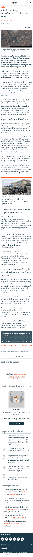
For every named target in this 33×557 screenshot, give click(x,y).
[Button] (28, 28)
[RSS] (14, 539)
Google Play (25, 492)
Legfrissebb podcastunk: (13, 386)
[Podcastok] (17, 555)
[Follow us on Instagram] (10, 539)
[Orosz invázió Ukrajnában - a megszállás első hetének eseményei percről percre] (16, 187)
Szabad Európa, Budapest (8, 20)
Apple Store (13, 494)
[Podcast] (18, 539)
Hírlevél (7, 555)
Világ (3, 7)
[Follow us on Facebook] (6, 539)
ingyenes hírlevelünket (11, 509)
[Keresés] (26, 555)
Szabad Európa (9, 336)
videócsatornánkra (19, 517)
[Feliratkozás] (22, 539)
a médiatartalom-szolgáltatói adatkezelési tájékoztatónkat (17, 376)
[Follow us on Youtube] (2, 539)
